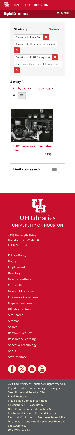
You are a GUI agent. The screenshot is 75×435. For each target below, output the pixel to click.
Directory (14, 273)
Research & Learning (22, 339)
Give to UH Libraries (21, 291)
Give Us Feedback (19, 279)
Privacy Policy (17, 255)
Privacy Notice (35, 405)
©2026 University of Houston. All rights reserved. (37, 384)
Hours (12, 261)
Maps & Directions (20, 303)
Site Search (15, 315)
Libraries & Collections (23, 297)
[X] (22, 369)
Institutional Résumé (20, 413)
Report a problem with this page (27, 388)
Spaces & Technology (22, 345)
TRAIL (43, 392)
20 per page (44, 89)
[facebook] (12, 369)
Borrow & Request (20, 333)
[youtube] (42, 369)
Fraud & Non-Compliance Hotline (27, 401)
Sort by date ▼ (21, 89)
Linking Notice (16, 405)
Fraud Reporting (17, 397)
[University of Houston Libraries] (38, 213)
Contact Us (15, 285)
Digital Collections (16, 14)
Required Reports (45, 413)
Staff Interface (17, 357)
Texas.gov (54, 388)
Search (12, 327)
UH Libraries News (20, 309)
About (12, 351)
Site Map (14, 321)
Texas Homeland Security (23, 392)
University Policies (19, 430)
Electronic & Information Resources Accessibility (36, 417)
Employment (16, 267)
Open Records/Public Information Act (30, 409)
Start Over (54, 29)
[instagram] (32, 369)
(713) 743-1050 (18, 245)
